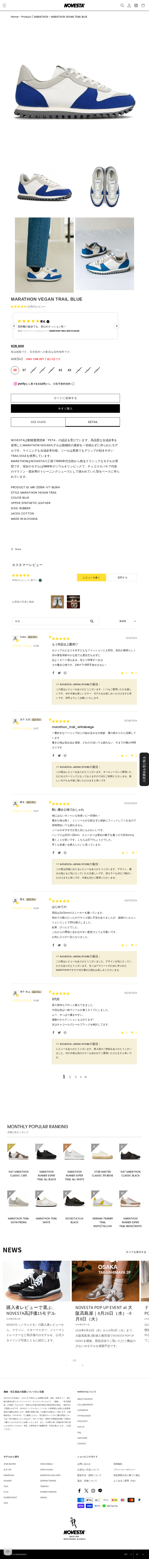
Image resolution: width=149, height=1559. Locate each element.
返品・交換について (87, 1480)
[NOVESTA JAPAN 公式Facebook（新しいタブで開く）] (79, 1491)
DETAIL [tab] (93, 422)
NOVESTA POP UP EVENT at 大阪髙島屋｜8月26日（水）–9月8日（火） (103, 1313)
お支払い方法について (88, 1469)
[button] (122, 5)
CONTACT (81, 1443)
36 (15, 370)
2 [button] (70, 1077)
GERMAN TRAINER (48, 1480)
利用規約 (118, 1464)
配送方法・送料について (89, 1475)
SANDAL (43, 1497)
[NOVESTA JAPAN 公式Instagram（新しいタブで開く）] (93, 1491)
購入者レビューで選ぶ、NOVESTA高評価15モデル (31, 1310)
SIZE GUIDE (82, 1438)
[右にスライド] (82, 1365)
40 (52, 371)
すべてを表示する (136, 1252)
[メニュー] (4, 5)
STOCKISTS (82, 1421)
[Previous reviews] (14, 326)
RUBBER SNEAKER (48, 1491)
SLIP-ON (7, 1469)
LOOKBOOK (82, 1410)
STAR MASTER (10, 1464)
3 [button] (75, 1077)
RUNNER (8, 1480)
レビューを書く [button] (91, 577)
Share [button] (18, 549)
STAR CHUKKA (46, 1469)
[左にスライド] (67, 1365)
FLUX (6, 1491)
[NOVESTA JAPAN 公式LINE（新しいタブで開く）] (100, 1491)
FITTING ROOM (84, 1415)
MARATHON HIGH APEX (50, 1475)
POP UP (80, 1426)
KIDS (6, 1502)
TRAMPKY (44, 1486)
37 (24, 370)
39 (43, 371)
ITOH (6, 1486)
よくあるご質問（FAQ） (125, 1480)
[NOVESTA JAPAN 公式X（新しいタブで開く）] (86, 1491)
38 (33, 371)
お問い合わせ (83, 1464)
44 (88, 371)
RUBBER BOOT (10, 1497)
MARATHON (9, 1475)
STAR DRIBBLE (46, 1464)
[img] (60, 639)
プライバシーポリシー (124, 1469)
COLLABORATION (85, 1404)
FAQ (79, 1432)
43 (79, 371)
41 (60, 370)
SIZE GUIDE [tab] (38, 422)
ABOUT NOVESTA (84, 1399)
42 (69, 370)
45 (97, 371)
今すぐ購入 (65, 408)
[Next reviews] (116, 326)
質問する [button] (122, 577)
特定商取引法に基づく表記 (127, 1475)
